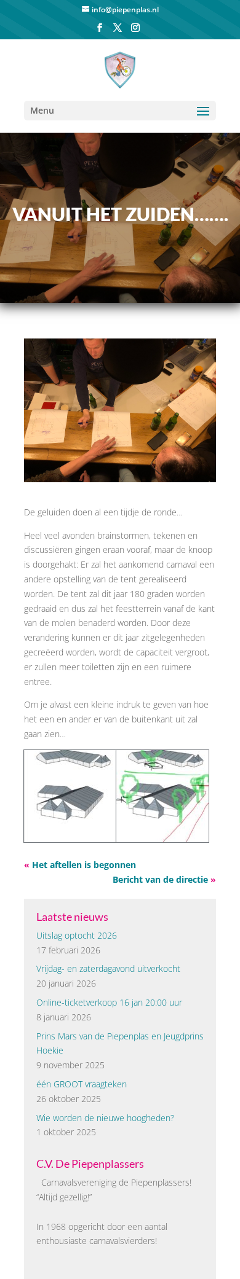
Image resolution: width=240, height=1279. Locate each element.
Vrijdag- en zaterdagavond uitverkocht (108, 968)
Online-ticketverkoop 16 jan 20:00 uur (109, 1002)
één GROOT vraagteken (81, 1084)
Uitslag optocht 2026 (76, 935)
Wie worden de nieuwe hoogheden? (105, 1118)
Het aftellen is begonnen (84, 864)
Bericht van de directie (160, 879)
